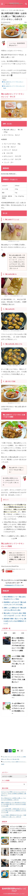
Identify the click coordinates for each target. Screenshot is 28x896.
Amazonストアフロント (14, 585)
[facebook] (10, 750)
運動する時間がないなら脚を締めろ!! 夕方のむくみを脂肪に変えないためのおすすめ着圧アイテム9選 (13, 804)
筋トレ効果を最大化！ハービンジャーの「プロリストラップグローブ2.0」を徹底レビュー (18, 677)
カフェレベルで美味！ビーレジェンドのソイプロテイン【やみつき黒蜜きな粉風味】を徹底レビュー (13, 793)
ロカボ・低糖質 (15, 761)
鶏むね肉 (15, 759)
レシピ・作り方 (16, 756)
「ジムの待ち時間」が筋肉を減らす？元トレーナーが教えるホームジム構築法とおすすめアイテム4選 (13, 810)
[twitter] (6, 750)
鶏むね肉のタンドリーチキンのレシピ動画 (14, 87)
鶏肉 (18, 759)
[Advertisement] (14, 732)
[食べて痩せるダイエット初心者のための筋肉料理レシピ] (14, 4)
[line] (14, 750)
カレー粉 (5, 756)
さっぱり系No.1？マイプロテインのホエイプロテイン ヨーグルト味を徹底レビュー (18, 708)
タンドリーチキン (7, 761)
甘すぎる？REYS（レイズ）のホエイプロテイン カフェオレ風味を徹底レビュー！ (18, 692)
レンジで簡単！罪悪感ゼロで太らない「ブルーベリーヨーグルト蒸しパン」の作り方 (18, 661)
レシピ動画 (23, 756)
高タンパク (9, 759)
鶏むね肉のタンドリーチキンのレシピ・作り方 (13, 83)
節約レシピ (3, 759)
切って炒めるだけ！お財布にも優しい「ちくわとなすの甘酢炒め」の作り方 (13, 799)
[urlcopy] (21, 750)
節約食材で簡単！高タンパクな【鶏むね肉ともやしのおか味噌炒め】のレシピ (15, 621)
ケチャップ (9, 756)
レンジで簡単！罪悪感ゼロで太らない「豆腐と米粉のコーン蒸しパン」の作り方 (13, 816)
